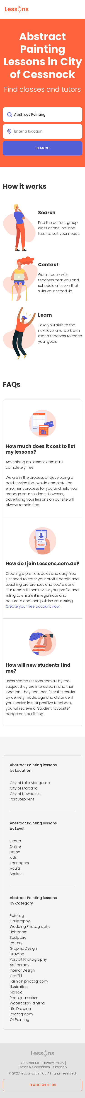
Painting (17, 915)
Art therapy (19, 964)
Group (15, 841)
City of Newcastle (25, 793)
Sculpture (18, 937)
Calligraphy (20, 921)
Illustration (19, 986)
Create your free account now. (33, 606)
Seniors (16, 873)
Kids (13, 857)
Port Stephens (22, 799)
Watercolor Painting (27, 1003)
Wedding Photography (30, 926)
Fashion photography (29, 981)
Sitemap (60, 1067)
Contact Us (30, 1063)
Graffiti (16, 975)
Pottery (16, 943)
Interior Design (22, 970)
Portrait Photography (28, 959)
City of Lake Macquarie (30, 782)
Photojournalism (24, 997)
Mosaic (16, 992)
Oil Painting (19, 1019)
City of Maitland (24, 788)
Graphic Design (23, 948)
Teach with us (42, 1085)
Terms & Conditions (34, 1067)
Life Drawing (20, 1008)
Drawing (17, 954)
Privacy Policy (53, 1063)
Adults (15, 868)
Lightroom (18, 932)
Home (15, 852)
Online (15, 846)
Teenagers (19, 862)
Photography (21, 1014)
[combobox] (42, 114)
